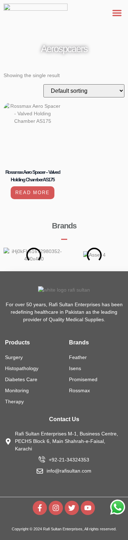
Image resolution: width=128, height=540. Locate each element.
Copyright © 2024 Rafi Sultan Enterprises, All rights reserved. (64, 529)
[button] (117, 12)
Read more (32, 192)
